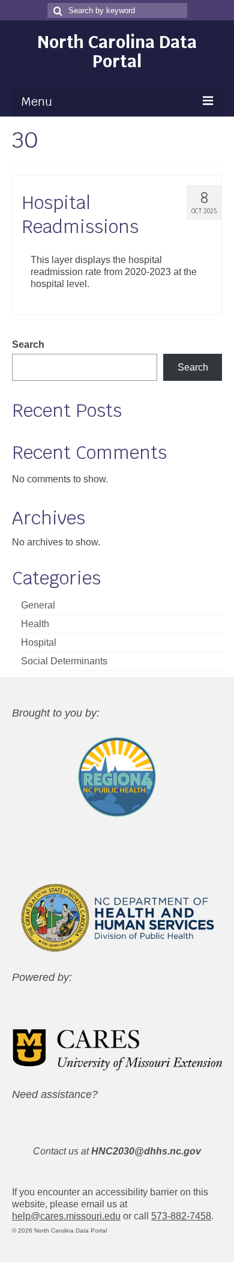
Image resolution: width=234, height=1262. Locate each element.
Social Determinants (64, 661)
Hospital (38, 642)
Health (35, 624)
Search (28, 344)
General (38, 605)
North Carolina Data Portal (117, 51)
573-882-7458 (181, 1216)
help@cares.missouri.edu (66, 1216)
